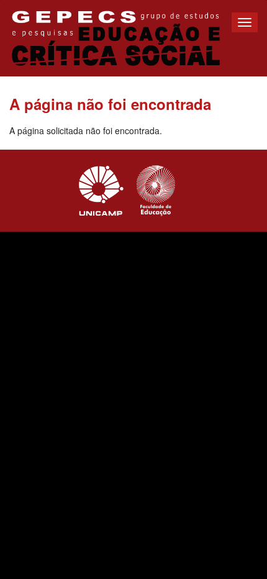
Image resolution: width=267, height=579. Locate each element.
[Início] (115, 38)
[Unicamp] (101, 190)
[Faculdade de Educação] (156, 190)
